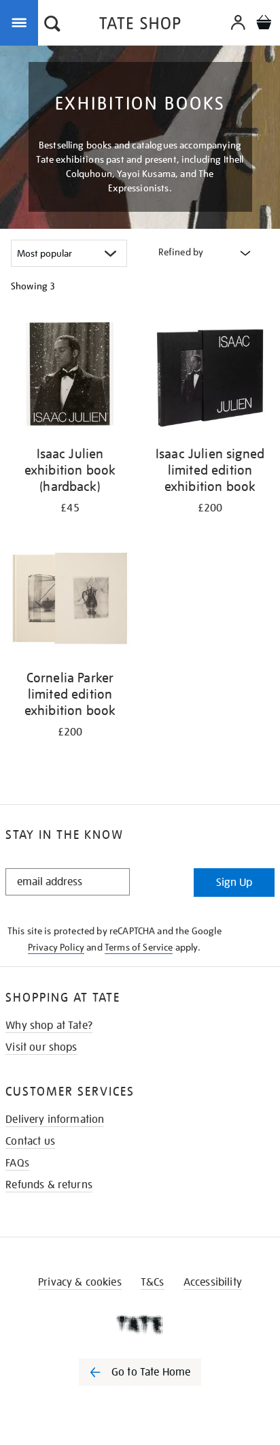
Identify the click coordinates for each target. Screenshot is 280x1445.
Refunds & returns (48, 1185)
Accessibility (212, 1282)
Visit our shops (41, 1047)
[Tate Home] (140, 1324)
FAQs (17, 1163)
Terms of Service (139, 947)
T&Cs (152, 1282)
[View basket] (263, 24)
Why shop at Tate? (48, 1025)
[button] (52, 25)
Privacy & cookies (80, 1282)
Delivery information (54, 1119)
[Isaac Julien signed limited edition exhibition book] (210, 376)
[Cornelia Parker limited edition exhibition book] (70, 600)
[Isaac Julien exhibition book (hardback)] (70, 376)
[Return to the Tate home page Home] (140, 25)
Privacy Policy (56, 947)
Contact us (30, 1141)
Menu (21, 22)
